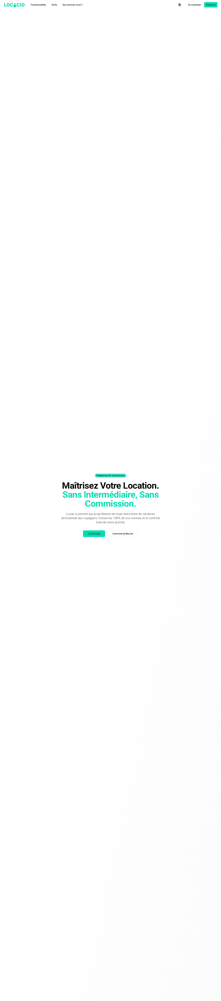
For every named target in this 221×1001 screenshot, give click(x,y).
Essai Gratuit (94, 533)
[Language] (180, 5)
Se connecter (194, 5)
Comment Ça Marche (122, 533)
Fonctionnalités (38, 5)
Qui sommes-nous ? (73, 5)
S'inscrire (211, 5)
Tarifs (54, 5)
